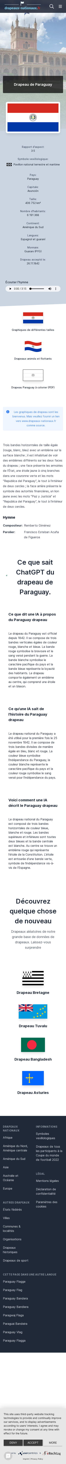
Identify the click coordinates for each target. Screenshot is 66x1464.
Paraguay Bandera (15, 1298)
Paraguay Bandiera (15, 1307)
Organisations (12, 1239)
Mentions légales (47, 1181)
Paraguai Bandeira (15, 1323)
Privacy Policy (37, 1459)
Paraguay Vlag (12, 1332)
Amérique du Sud (14, 1159)
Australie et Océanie (10, 1178)
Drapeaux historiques (10, 1250)
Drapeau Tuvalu (33, 1026)
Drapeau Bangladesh (33, 1059)
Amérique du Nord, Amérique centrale (15, 1148)
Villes (6, 1218)
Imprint (26, 1459)
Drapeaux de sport (15, 1260)
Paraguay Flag (12, 1290)
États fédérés (12, 1209)
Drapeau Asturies (33, 1092)
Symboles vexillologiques (45, 1136)
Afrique (7, 1137)
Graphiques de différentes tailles (33, 329)
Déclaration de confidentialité (46, 1191)
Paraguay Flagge (14, 1281)
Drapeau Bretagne (33, 992)
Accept (32, 1442)
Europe (7, 1188)
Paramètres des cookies (46, 1204)
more (53, 1442)
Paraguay (33, 178)
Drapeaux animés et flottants (33, 358)
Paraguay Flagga (14, 1340)
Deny (13, 1442)
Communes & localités (12, 1229)
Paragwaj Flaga (13, 1315)
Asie (6, 1167)
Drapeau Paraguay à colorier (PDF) (33, 387)
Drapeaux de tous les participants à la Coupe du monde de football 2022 (49, 1153)
